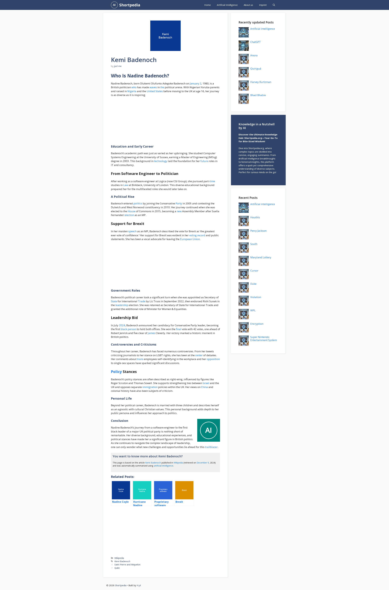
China (204, 387)
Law (125, 185)
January (194, 83)
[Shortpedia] (114, 5)
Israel (206, 383)
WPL (253, 310)
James (151, 333)
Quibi (117, 567)
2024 (122, 325)
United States (155, 91)
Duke (253, 283)
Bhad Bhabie (258, 95)
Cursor (254, 270)
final (178, 329)
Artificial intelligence (262, 28)
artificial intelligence (163, 465)
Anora (254, 55)
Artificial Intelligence (227, 4)
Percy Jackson (258, 230)
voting (193, 235)
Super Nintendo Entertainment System (263, 338)
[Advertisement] (165, 122)
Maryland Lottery (260, 257)
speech (132, 231)
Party (179, 203)
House (131, 211)
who (133, 87)
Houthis (255, 217)
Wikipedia (178, 462)
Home (207, 4)
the (162, 87)
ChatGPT (255, 42)
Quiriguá (255, 68)
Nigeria (131, 91)
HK (139, 585)
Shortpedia (129, 4)
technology (160, 161)
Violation (255, 297)
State (114, 301)
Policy (116, 371)
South (253, 244)
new (179, 211)
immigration (150, 387)
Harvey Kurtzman (260, 82)
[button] (274, 5)
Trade (141, 301)
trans (140, 359)
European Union (190, 239)
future (204, 161)
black (124, 329)
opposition (213, 359)
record (201, 235)
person (132, 329)
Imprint (263, 4)
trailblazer (211, 447)
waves (153, 87)
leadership (121, 305)
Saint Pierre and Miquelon (127, 564)
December (202, 462)
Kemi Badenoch (153, 462)
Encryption (256, 323)
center (199, 355)
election (129, 215)
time (212, 181)
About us (248, 4)
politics (137, 203)
